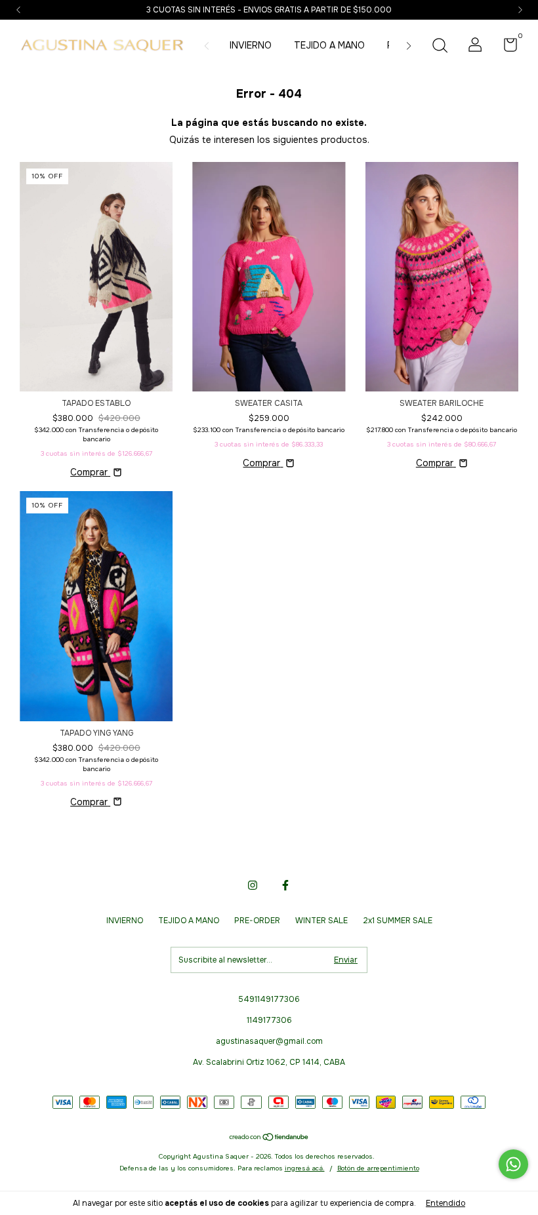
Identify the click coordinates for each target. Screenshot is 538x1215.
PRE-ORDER (257, 920)
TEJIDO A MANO (329, 45)
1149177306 (269, 1020)
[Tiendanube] (269, 1138)
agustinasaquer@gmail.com (269, 1041)
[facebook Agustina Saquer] (285, 885)
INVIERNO (251, 45)
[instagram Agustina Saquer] (252, 885)
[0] (505, 48)
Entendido (445, 1203)
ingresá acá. (305, 1168)
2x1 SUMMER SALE (397, 920)
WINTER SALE (321, 920)
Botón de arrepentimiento (378, 1168)
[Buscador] (439, 47)
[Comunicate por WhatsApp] (513, 1164)
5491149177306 (269, 999)
